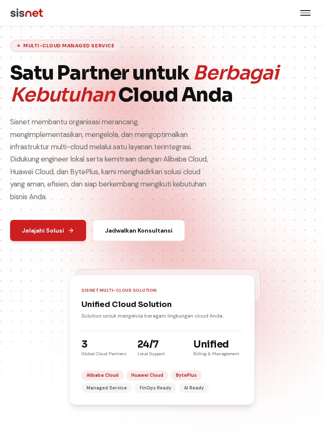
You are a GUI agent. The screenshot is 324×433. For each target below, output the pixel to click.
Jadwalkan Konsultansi (139, 230)
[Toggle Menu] (305, 13)
